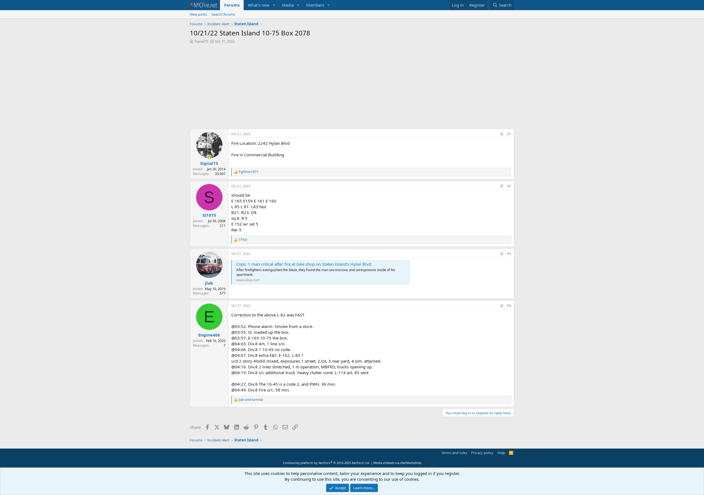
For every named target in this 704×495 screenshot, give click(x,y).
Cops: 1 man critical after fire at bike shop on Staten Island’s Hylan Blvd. (304, 264)
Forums (232, 5)
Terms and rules (454, 452)
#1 (509, 134)
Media (288, 5)
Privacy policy (482, 452)
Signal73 (201, 41)
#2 (509, 186)
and (251, 399)
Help (501, 452)
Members (315, 5)
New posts (198, 14)
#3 (509, 253)
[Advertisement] (352, 87)
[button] (274, 5)
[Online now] (209, 157)
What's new (259, 5)
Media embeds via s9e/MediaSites (397, 463)
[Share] (501, 134)
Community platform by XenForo (326, 463)
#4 (509, 305)
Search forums (223, 14)
